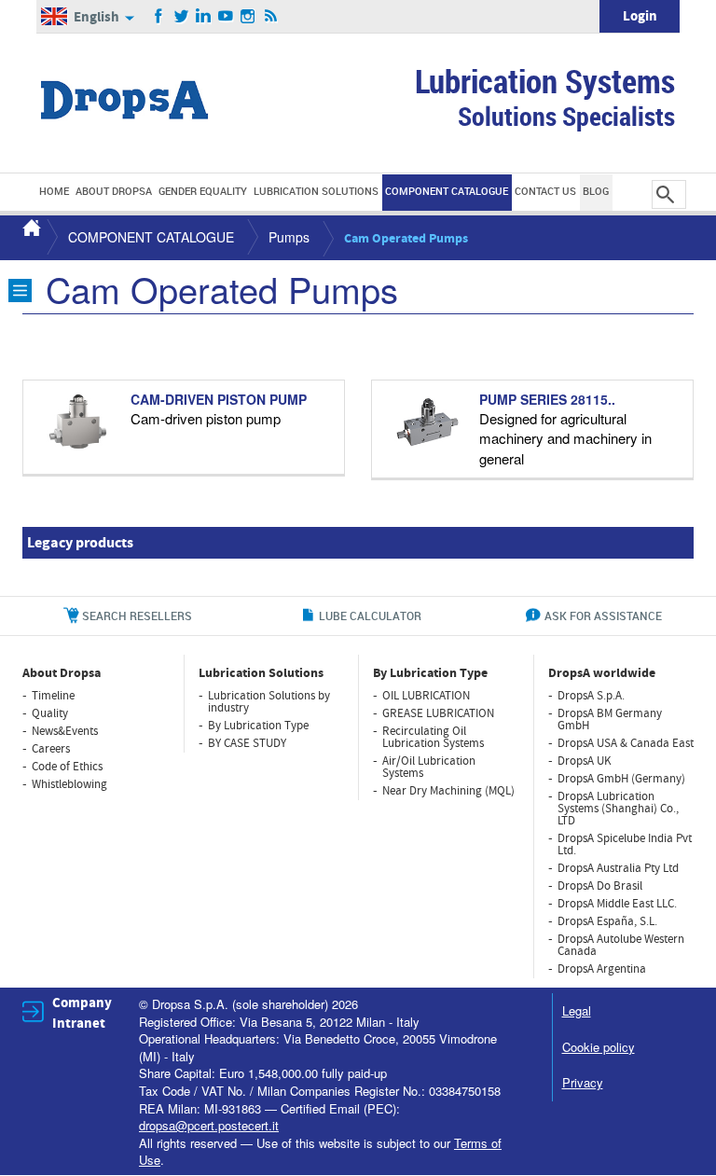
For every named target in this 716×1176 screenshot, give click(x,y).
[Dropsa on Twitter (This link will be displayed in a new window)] (181, 16)
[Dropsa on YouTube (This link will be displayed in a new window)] (226, 16)
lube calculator (370, 615)
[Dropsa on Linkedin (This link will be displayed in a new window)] (204, 16)
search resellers (137, 615)
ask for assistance (603, 615)
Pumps (289, 237)
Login (640, 16)
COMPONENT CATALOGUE (151, 237)
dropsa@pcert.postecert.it (209, 1125)
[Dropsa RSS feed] (271, 16)
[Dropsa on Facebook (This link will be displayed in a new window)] (159, 16)
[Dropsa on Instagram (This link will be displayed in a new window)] (248, 16)
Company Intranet (82, 1012)
